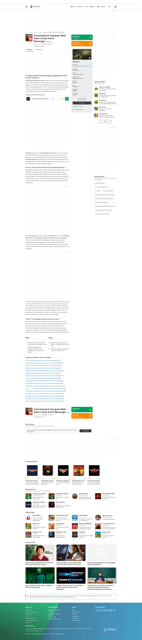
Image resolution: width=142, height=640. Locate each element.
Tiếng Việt (36, 630)
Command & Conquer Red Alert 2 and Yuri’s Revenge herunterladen (44, 391)
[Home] (26, 32)
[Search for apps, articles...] (109, 7)
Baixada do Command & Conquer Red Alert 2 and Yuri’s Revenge (43, 370)
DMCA (73, 610)
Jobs (26, 616)
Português (79, 628)
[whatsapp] (85, 99)
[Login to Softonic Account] (115, 7)
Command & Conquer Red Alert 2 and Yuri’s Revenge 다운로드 (42, 383)
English (35, 628)
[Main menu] (27, 7)
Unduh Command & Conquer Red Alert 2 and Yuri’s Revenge (42, 368)
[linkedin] (108, 610)
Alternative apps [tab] (39, 49)
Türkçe (32, 630)
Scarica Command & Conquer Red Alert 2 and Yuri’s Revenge (42, 365)
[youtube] (111, 610)
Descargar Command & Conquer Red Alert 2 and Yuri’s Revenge (43, 396)
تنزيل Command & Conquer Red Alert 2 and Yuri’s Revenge (41, 378)
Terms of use (75, 614)
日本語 (61, 628)
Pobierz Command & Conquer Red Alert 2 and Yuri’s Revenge (42, 375)
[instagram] (99, 610)
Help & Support (29, 614)
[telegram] (114, 610)
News (93, 6)
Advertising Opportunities (55, 619)
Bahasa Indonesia (50, 628)
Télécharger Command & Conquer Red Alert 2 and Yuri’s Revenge (43, 386)
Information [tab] (30, 49)
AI (87, 6)
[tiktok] (102, 610)
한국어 (64, 628)
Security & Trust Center (31, 612)
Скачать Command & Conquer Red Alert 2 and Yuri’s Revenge (42, 363)
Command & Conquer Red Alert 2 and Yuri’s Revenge (50, 38)
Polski (74, 628)
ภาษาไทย (27, 630)
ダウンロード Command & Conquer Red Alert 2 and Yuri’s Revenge (44, 388)
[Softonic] (35, 7)
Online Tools (28, 622)
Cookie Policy (75, 618)
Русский (84, 628)
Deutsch (30, 628)
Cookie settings (75, 620)
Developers (102, 6)
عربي (26, 628)
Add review (82, 103)
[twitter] (82, 99)
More (105, 121)
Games (81, 6)
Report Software (79, 106)
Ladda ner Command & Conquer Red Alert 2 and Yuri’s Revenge (43, 401)
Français (44, 628)
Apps (74, 6)
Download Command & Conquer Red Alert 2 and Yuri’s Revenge (43, 398)
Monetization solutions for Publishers (55, 610)
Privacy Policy (75, 616)
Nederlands (70, 628)
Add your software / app (31, 620)
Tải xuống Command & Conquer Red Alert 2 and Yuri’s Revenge (43, 381)
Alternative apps (79, 109)
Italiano (57, 628)
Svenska (89, 628)
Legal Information (76, 612)
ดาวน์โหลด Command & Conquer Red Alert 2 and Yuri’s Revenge (43, 393)
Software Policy (52, 617)
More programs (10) (86, 66)
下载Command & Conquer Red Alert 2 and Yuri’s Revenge (41, 373)
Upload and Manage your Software (55, 614)
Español (39, 628)
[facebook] (79, 99)
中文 (41, 630)
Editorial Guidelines (30, 618)
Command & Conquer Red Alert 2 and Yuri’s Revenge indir (41, 360)
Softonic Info (28, 610)
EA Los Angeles (76, 66)
